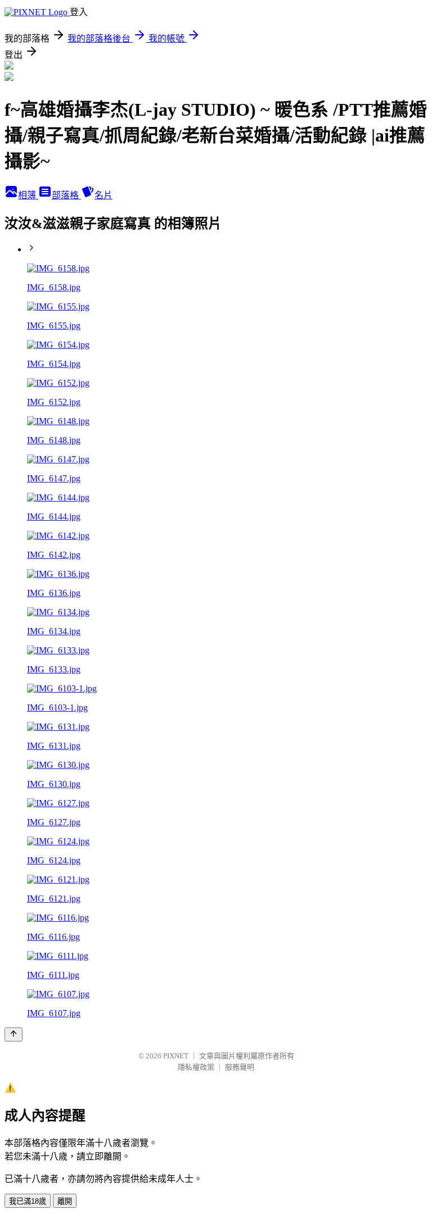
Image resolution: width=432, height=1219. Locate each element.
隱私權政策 (196, 1067)
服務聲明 (239, 1067)
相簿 (28, 195)
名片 (103, 195)
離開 (64, 1201)
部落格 (66, 195)
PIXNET (175, 1056)
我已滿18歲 (27, 1201)
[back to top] (13, 1034)
